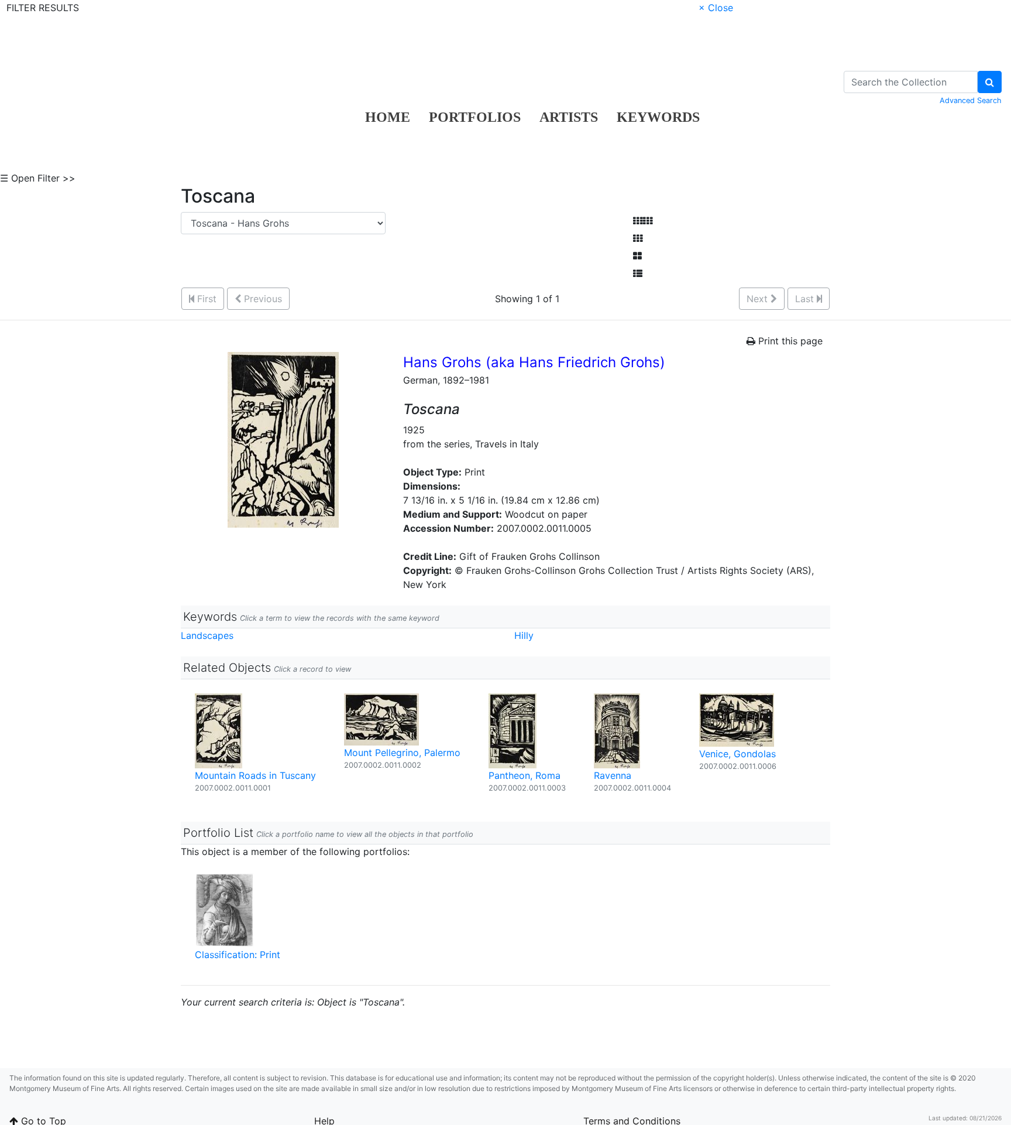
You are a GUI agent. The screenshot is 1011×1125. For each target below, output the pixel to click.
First (205, 299)
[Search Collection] (990, 82)
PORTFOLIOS (475, 117)
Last (806, 299)
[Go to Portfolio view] (637, 256)
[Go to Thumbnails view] (637, 238)
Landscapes (207, 635)
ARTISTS (568, 117)
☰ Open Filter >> (37, 178)
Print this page (789, 341)
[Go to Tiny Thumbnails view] (642, 221)
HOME (387, 117)
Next (759, 299)
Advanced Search (971, 100)
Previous (261, 299)
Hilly (524, 635)
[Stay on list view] (637, 273)
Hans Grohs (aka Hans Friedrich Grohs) (534, 362)
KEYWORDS (658, 117)
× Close (716, 7)
